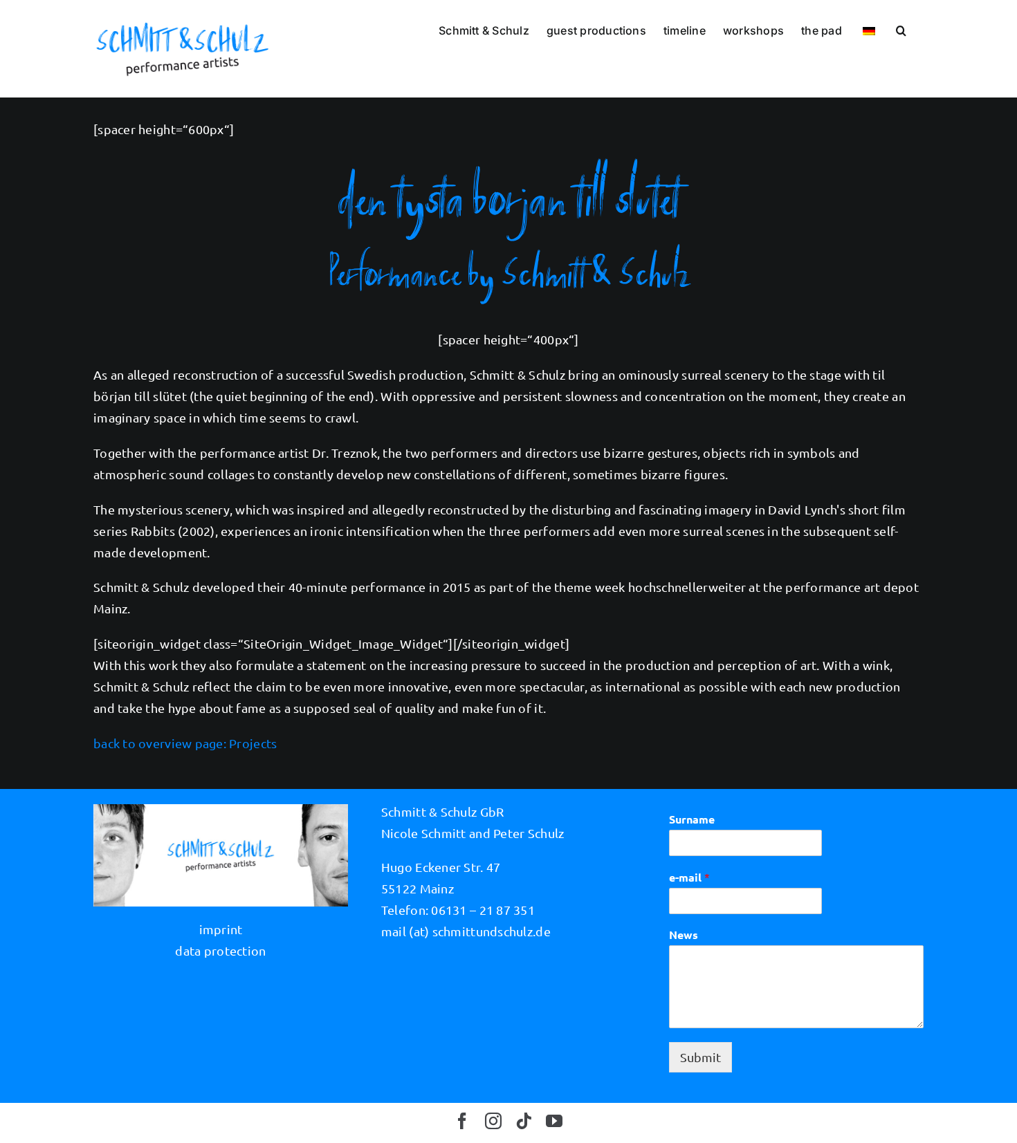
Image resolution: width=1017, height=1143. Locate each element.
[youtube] (554, 1121)
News (683, 935)
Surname (692, 819)
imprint (221, 929)
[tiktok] (523, 1121)
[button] (901, 29)
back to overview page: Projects (185, 743)
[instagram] (493, 1121)
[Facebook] (462, 1121)
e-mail (689, 877)
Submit (700, 1057)
